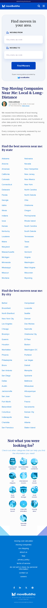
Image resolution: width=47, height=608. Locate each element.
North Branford (8, 313)
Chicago (5, 329)
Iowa (4, 221)
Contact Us (23, 573)
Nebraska (28, 159)
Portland (27, 355)
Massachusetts (8, 252)
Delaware (6, 190)
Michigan (5, 257)
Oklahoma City (30, 334)
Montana (5, 278)
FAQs (23, 556)
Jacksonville (7, 391)
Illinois (4, 211)
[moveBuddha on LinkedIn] (20, 588)
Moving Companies (23, 545)
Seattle (27, 313)
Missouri (5, 273)
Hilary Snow (25, 106)
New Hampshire (31, 169)
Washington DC (30, 350)
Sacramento (29, 407)
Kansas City (29, 412)
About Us (23, 552)
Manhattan (6, 350)
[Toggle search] (39, 6)
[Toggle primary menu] (44, 6)
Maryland (6, 247)
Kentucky (6, 231)
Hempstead (29, 303)
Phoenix (5, 355)
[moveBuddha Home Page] (11, 6)
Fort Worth (6, 402)
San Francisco (8, 428)
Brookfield (6, 308)
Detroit (27, 365)
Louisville (28, 308)
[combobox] (23, 39)
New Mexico (29, 179)
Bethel (4, 303)
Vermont (28, 252)
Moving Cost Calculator (23, 541)
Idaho (4, 205)
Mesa (26, 417)
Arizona (5, 164)
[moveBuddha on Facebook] (14, 588)
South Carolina (30, 226)
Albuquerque (30, 391)
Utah (26, 247)
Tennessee (29, 237)
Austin (4, 386)
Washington (29, 262)
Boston (27, 345)
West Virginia (29, 268)
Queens (5, 339)
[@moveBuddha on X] (26, 588)
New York (28, 185)
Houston (5, 345)
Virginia (27, 257)
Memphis (28, 371)
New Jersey (29, 174)
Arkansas (6, 169)
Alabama (5, 159)
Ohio (26, 200)
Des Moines (29, 324)
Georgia (5, 200)
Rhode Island (30, 221)
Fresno (27, 402)
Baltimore (28, 381)
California (6, 174)
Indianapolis (7, 417)
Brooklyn (5, 334)
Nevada (27, 164)
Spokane (28, 376)
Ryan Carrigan (14, 102)
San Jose (6, 396)
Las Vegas (28, 360)
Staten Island (29, 428)
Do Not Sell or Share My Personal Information (23, 568)
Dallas (4, 381)
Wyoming (28, 278)
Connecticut (7, 185)
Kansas (5, 226)
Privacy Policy (23, 560)
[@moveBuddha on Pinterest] (32, 588)
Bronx (4, 365)
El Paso (27, 339)
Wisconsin (28, 273)
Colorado (6, 179)
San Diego (6, 376)
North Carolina (30, 190)
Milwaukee (29, 386)
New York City (8, 319)
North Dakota (30, 195)
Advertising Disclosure (24, 1)
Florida (4, 195)
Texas (26, 242)
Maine (4, 242)
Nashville (28, 329)
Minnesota (6, 262)
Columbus (6, 412)
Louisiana (6, 237)
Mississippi (6, 268)
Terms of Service (23, 563)
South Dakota (30, 231)
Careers (23, 577)
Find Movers (23, 65)
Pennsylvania (30, 216)
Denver (27, 319)
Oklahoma (28, 205)
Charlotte (6, 422)
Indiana (5, 216)
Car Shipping (23, 548)
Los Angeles (7, 324)
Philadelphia (7, 360)
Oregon (27, 211)
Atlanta (27, 422)
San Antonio (7, 371)
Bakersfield (6, 407)
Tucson (27, 396)
